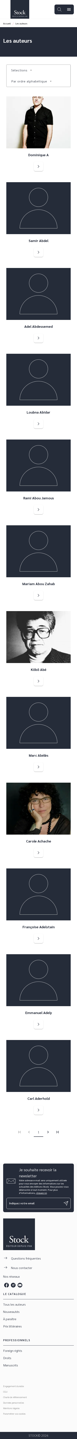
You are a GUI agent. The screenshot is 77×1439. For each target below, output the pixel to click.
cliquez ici (41, 1192)
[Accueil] (19, 9)
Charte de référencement (15, 1397)
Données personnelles (13, 1402)
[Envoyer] (66, 1203)
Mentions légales (11, 1408)
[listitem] (6, 1285)
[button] (22, 70)
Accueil (7, 23)
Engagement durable (13, 1386)
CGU (5, 1391)
